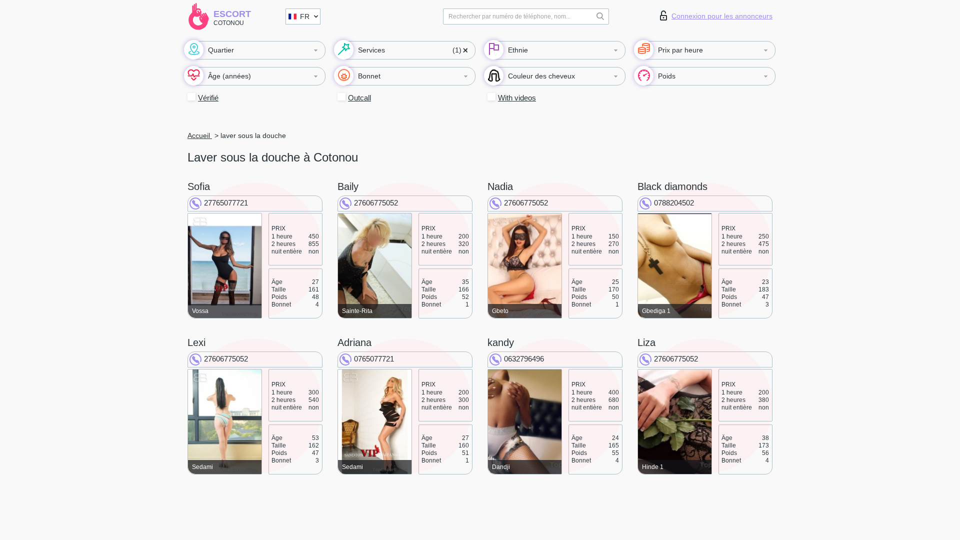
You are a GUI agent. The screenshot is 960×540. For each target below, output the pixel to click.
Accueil (200, 136)
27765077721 (226, 202)
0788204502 (674, 202)
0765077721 (374, 358)
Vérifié (208, 98)
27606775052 (376, 202)
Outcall (359, 98)
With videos (517, 98)
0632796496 (524, 358)
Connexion (722, 16)
